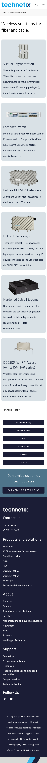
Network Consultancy (23, 423)
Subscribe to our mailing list (23, 490)
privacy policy (13, 717)
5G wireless (23, 454)
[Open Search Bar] (36, 4)
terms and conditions (30, 717)
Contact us (23, 462)
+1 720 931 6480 (11, 530)
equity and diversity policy (27, 745)
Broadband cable (23, 446)
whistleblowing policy (23, 734)
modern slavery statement (19, 722)
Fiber (23, 438)
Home (4, 12)
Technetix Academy (23, 430)
